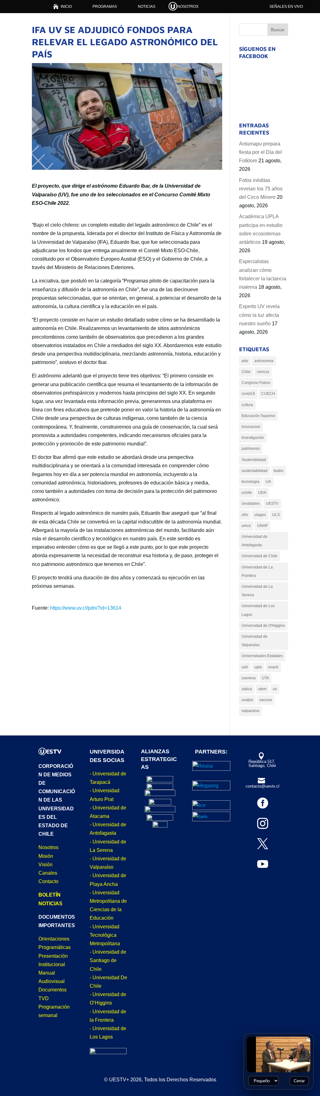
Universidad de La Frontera (257, 571)
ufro (245, 515)
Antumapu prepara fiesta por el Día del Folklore (260, 152)
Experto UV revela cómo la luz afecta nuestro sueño (259, 315)
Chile (246, 372)
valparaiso (250, 711)
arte (245, 361)
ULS (276, 515)
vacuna (265, 700)
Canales (47, 873)
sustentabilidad (255, 471)
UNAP (262, 525)
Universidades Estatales (262, 656)
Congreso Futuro (256, 383)
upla (258, 667)
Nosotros (48, 847)
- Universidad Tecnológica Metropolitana (105, 935)
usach (273, 667)
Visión (45, 864)
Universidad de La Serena (257, 590)
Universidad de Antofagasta (255, 540)
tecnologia (250, 481)
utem (262, 689)
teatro (278, 471)
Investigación (253, 437)
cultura (247, 405)
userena (249, 678)
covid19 (248, 393)
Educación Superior (258, 416)
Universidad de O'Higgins (263, 625)
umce (246, 525)
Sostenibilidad (254, 460)
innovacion (251, 427)
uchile (247, 492)
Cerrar (299, 1081)
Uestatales (251, 503)
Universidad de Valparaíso (255, 640)
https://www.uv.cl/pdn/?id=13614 (85, 608)
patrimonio (251, 448)
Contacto (48, 881)
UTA (265, 678)
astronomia (263, 361)
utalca (247, 689)
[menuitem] (62, 6)
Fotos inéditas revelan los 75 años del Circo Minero (260, 189)
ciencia (263, 372)
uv (275, 689)
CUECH (268, 393)
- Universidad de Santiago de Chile (108, 960)
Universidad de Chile (260, 556)
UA (268, 481)
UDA (262, 492)
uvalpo (247, 700)
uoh (245, 667)
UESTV (272, 503)
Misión (45, 856)
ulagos (260, 515)
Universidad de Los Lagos (258, 610)
